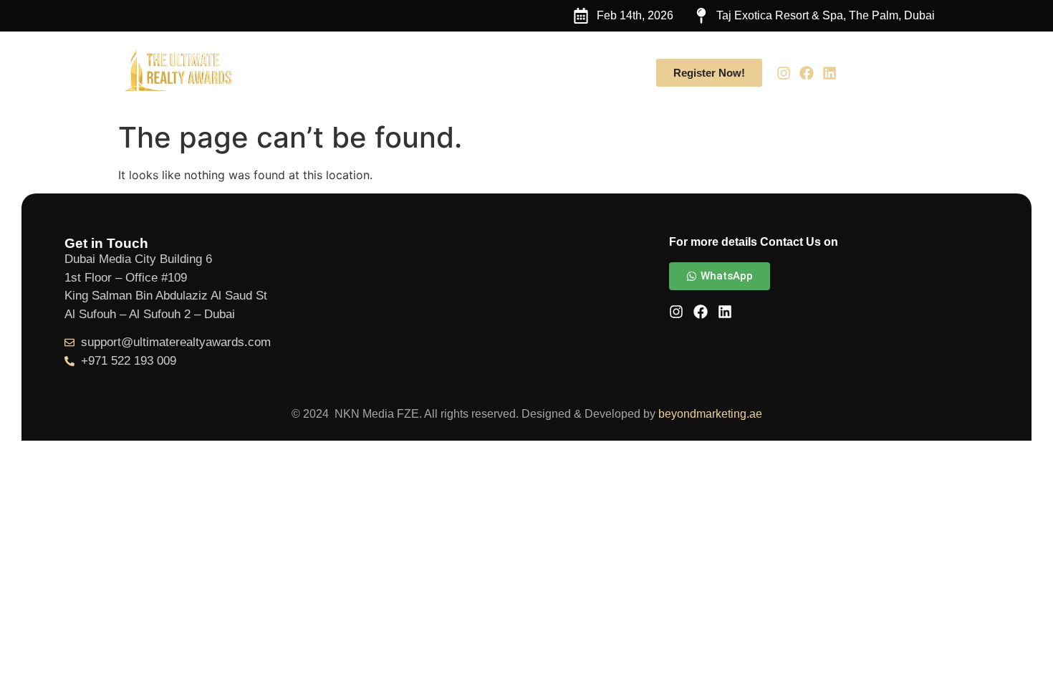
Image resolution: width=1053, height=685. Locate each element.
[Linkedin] (829, 73)
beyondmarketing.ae (710, 414)
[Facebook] (806, 73)
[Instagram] (783, 73)
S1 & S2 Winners (446, 73)
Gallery (538, 73)
